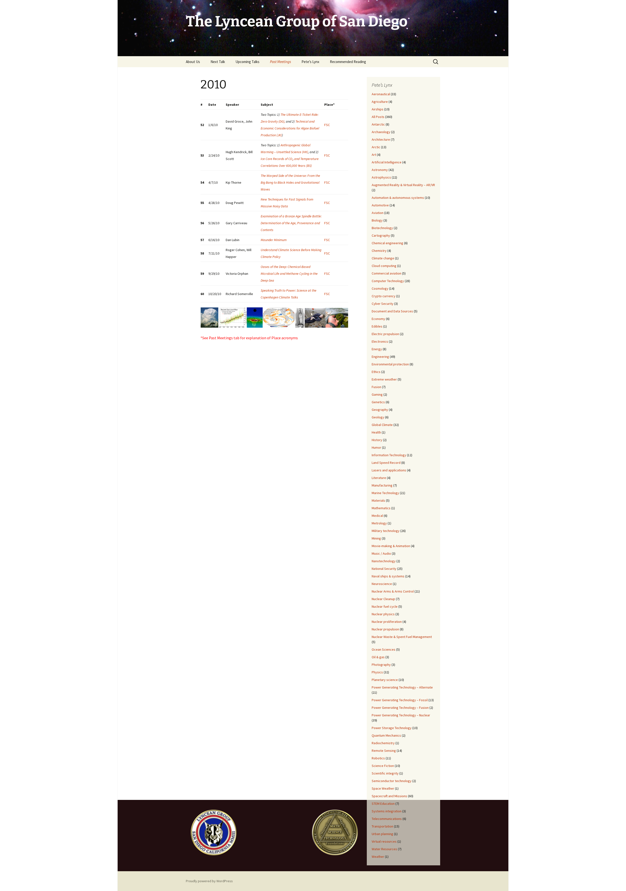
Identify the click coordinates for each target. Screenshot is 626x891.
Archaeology (381, 132)
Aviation (377, 213)
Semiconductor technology (392, 781)
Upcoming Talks (247, 61)
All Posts (378, 117)
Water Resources (384, 849)
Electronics (380, 341)
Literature (379, 478)
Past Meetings (280, 61)
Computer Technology (388, 281)
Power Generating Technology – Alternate (402, 687)
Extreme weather (384, 379)
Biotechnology (382, 228)
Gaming (377, 394)
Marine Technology (385, 493)
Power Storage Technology (392, 728)
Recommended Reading (348, 61)
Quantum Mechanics (386, 735)
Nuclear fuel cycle (385, 606)
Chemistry (379, 250)
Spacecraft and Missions (389, 796)
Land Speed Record (386, 462)
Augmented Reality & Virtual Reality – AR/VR (403, 185)
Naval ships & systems (388, 576)
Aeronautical (381, 94)
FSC (327, 125)
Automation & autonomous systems (398, 197)
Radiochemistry (383, 743)
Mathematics (381, 508)
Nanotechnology (384, 561)
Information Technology (389, 455)
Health (376, 432)
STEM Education (383, 803)
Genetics (378, 402)
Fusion (376, 387)
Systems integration (387, 811)
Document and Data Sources (392, 311)
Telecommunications (387, 819)
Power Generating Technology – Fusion (400, 707)
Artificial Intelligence (387, 162)
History (377, 440)
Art (374, 154)
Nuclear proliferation (387, 621)
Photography (381, 664)
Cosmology (380, 288)
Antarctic (378, 124)
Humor (376, 447)
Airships (377, 109)
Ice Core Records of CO (276, 159)
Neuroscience (382, 584)
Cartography (381, 235)
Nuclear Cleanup (383, 599)
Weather (378, 856)
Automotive (380, 205)
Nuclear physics (383, 614)
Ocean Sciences (383, 649)
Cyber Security (382, 303)
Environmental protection (390, 364)
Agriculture (380, 101)
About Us (193, 61)
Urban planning (382, 834)
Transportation (382, 826)
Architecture (381, 139)
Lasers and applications (389, 470)
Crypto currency (383, 296)
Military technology (386, 531)
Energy (377, 349)
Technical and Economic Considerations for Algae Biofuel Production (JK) (290, 128)
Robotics (378, 758)
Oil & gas (378, 657)
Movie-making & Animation (391, 546)
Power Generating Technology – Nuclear (401, 715)
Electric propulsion (385, 334)
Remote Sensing (384, 750)
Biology (377, 220)
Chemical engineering (387, 243)
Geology (378, 417)
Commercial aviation (386, 273)
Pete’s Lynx (310, 61)
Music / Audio (381, 553)
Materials (378, 500)
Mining (376, 538)
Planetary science (385, 680)
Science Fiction (383, 766)
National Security (384, 568)
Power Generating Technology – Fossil (400, 700)
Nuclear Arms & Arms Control (393, 591)
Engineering (380, 356)
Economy (378, 319)
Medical (377, 515)
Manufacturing (382, 485)
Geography (380, 409)
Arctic (376, 147)
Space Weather (383, 788)
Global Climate (382, 425)
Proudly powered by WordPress (209, 881)
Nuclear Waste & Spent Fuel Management (402, 637)
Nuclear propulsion (385, 629)
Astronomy (380, 170)
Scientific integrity (385, 773)
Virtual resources (384, 841)
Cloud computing (384, 266)
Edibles (377, 326)
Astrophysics (381, 177)
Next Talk (218, 61)
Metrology (379, 523)
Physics (377, 672)
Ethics (376, 372)
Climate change (383, 258)
